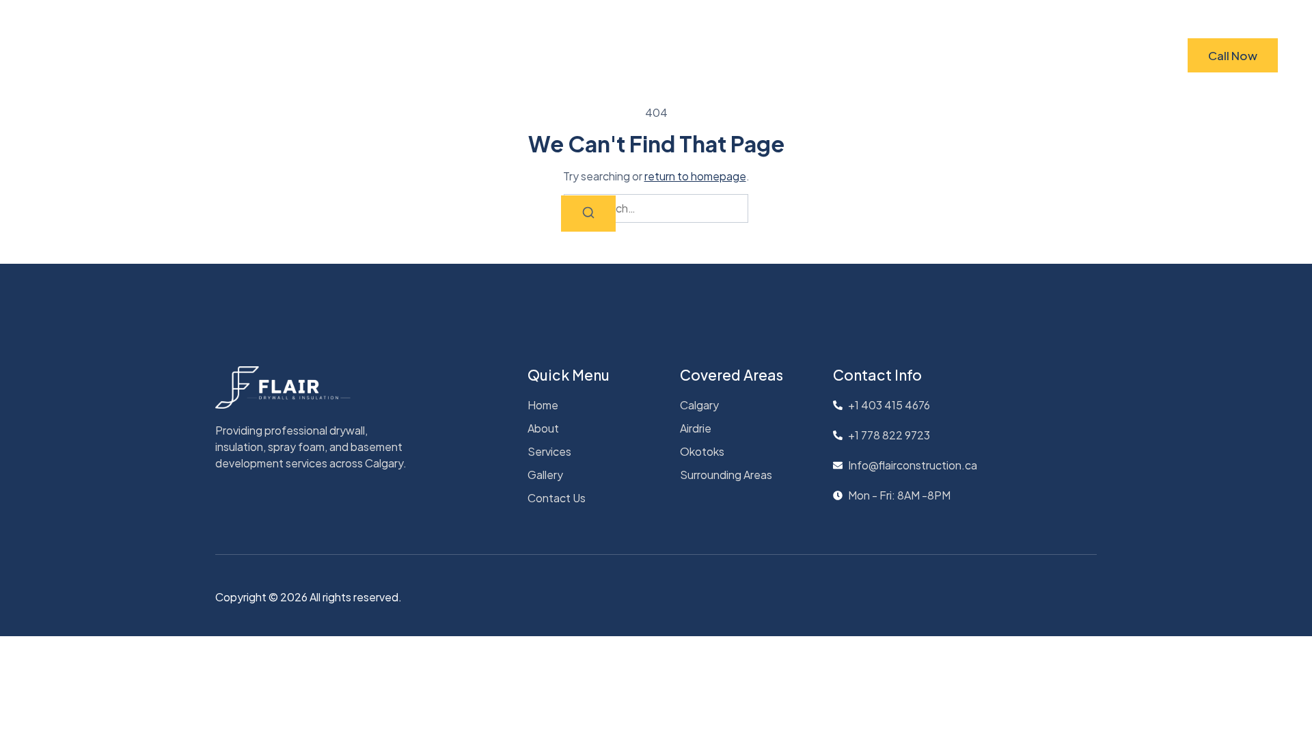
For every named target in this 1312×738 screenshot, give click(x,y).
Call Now (1232, 55)
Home (538, 55)
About (597, 55)
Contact (801, 55)
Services (664, 55)
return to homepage (695, 176)
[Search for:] (656, 208)
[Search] (588, 213)
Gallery (733, 55)
